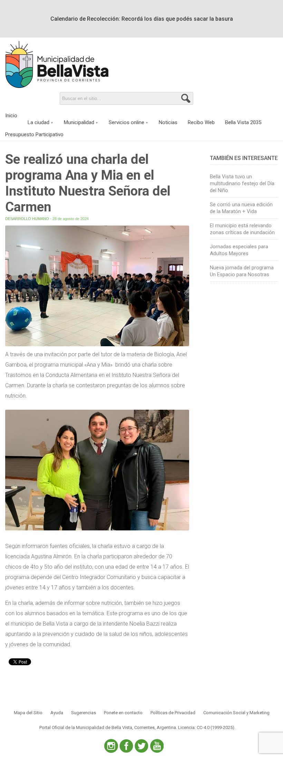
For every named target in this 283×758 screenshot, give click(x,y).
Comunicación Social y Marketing (236, 712)
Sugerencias (83, 712)
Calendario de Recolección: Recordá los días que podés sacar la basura (141, 19)
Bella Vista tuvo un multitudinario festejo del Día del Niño (242, 183)
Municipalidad (79, 122)
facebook (126, 746)
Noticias (168, 122)
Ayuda (56, 712)
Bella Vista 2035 (243, 122)
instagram (111, 746)
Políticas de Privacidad (172, 712)
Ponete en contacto (123, 712)
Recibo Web (201, 122)
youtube (157, 746)
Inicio (11, 115)
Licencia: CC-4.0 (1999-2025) (206, 727)
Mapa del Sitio (28, 712)
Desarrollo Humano (27, 219)
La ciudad (38, 122)
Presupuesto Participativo (34, 134)
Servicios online (126, 122)
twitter (141, 746)
